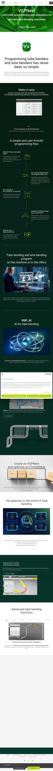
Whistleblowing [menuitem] (32, 756)
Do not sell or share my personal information (14, 396)
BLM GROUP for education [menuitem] (39, 754)
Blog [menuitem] (8, 754)
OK (39, 396)
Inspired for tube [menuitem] (16, 754)
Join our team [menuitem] (27, 754)
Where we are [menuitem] (22, 756)
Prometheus (29, 490)
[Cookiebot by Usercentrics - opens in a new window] (46, 374)
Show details (46, 392)
